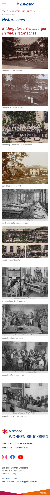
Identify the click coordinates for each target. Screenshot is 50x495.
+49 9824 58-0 (12, 478)
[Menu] (4, 4)
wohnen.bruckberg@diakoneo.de (23, 481)
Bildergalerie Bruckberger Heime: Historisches (24, 30)
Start (5, 11)
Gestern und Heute (22, 11)
